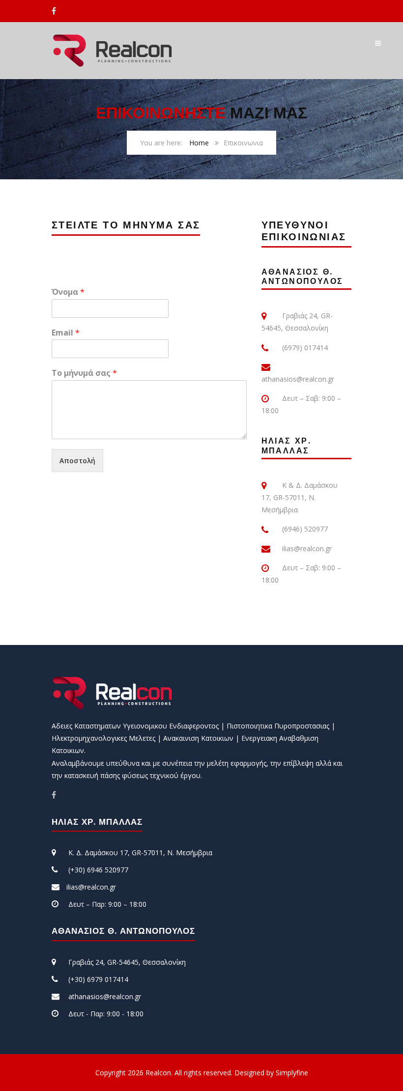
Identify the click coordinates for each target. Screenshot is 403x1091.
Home (199, 142)
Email (66, 333)
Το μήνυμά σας (84, 373)
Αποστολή (77, 460)
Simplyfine (292, 1072)
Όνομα (68, 292)
